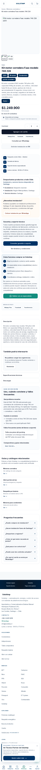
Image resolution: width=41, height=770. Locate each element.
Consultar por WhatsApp (20, 141)
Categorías (10, 768)
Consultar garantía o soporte (20, 243)
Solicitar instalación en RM (20, 146)
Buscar (17, 768)
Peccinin (4, 687)
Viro (3, 699)
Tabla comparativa (8, 645)
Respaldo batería (7, 650)
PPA (3, 678)
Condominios (6, 637)
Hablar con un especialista (21, 296)
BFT (3, 670)
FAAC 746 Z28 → (10, 446)
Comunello (24, 687)
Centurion (24, 670)
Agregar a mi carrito (20, 132)
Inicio (3, 9)
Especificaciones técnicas (12, 375)
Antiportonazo (6, 641)
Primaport (5, 695)
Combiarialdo (25, 699)
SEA (22, 678)
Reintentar (10, 366)
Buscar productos (7, 724)
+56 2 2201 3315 (7, 618)
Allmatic (23, 691)
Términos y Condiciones (10, 743)
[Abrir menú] (4, 3)
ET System (24, 695)
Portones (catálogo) (8, 715)
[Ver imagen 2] (11, 58)
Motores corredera (13, 9)
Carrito (4, 728)
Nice (3, 674)
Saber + (6, 101)
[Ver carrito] (37, 3)
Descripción (7, 321)
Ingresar (37, 768)
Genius (4, 691)
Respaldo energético (9, 719)
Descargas (7, 380)
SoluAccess (10, 732)
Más (30, 768)
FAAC (3, 65)
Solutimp (4, 704)
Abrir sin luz (5, 659)
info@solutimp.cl (7, 624)
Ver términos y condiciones (20, 248)
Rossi (23, 683)
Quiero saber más (19, 758)
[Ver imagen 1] (4, 58)
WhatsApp (5, 621)
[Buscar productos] (32, 3)
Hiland (4, 683)
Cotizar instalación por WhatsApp (17, 213)
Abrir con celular (7, 654)
